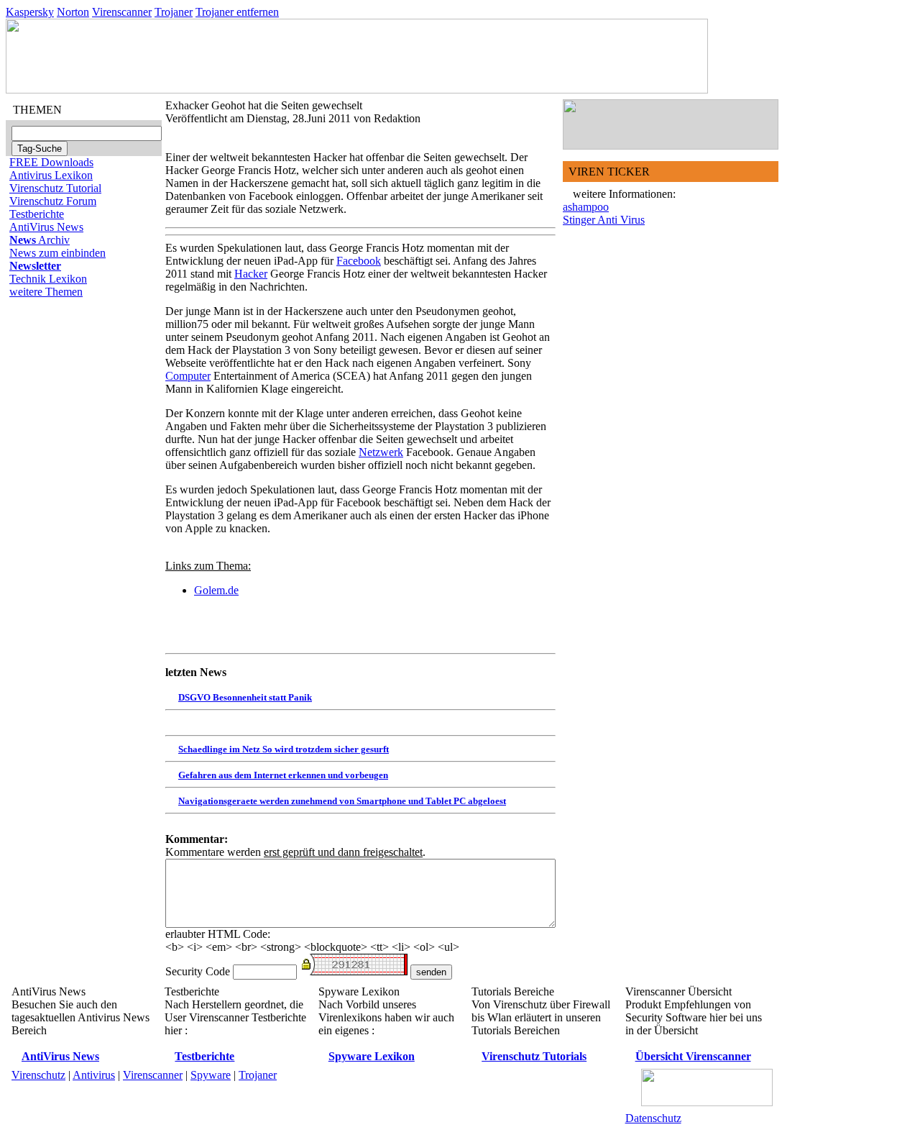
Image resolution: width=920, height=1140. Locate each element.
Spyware (210, 1075)
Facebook (358, 261)
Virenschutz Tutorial (55, 188)
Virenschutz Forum (52, 201)
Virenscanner (122, 12)
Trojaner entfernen (237, 12)
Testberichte (36, 214)
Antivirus (94, 1075)
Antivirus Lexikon (51, 175)
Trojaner (174, 12)
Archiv (39, 240)
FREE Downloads (51, 162)
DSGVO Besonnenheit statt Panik (245, 697)
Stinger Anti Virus (604, 220)
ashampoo (586, 207)
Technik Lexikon (48, 279)
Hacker (250, 274)
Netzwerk (381, 452)
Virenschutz (38, 1075)
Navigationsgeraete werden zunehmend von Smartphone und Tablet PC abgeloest (342, 800)
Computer (188, 376)
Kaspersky (30, 12)
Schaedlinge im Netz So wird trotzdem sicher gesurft (283, 749)
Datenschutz (653, 1118)
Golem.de (216, 590)
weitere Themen (46, 292)
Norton (73, 12)
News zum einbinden (57, 253)
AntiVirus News (46, 227)
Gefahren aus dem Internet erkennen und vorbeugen (283, 775)
